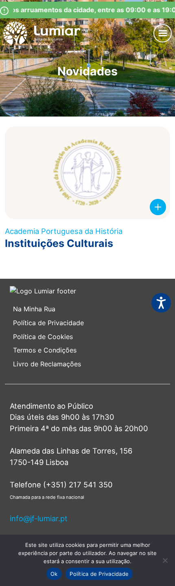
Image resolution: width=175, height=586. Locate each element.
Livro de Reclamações (47, 364)
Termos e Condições (46, 350)
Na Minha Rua (34, 309)
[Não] (165, 560)
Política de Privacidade (48, 323)
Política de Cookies (43, 337)
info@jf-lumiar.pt (39, 518)
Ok (54, 574)
